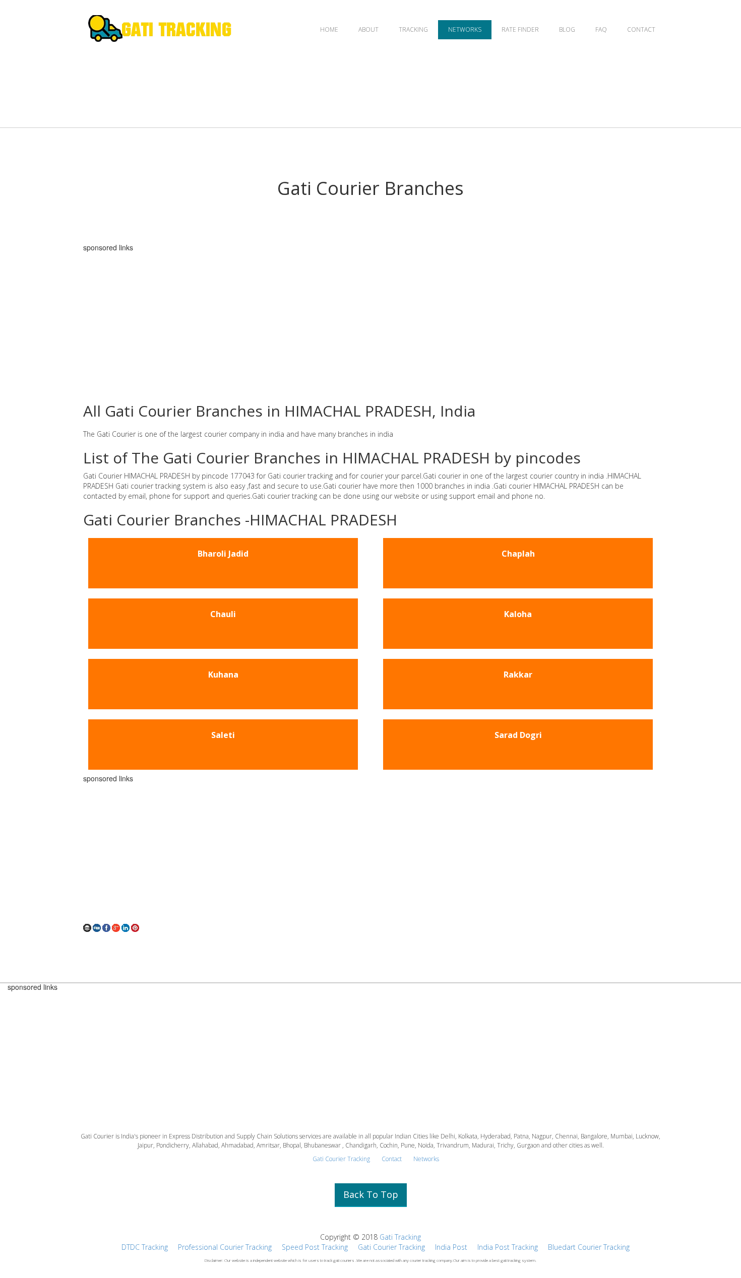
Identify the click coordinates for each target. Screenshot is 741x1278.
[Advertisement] (370, 321)
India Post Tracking (507, 1247)
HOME (329, 29)
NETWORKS (464, 29)
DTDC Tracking (144, 1247)
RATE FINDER (520, 29)
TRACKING (413, 29)
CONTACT (641, 29)
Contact (392, 1159)
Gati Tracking (400, 1237)
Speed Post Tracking (315, 1247)
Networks (426, 1159)
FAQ (601, 29)
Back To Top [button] (370, 1194)
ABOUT (368, 29)
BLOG (567, 29)
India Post (451, 1247)
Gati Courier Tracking (341, 1159)
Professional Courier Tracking (225, 1247)
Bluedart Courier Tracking (589, 1247)
